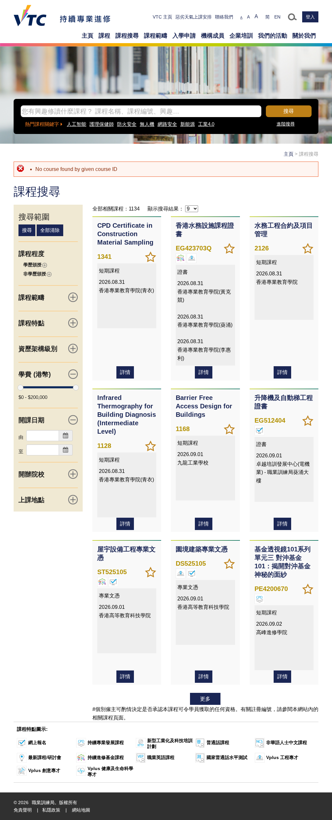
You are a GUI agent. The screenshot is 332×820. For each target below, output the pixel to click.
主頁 (87, 35)
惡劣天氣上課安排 (193, 16)
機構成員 (212, 35)
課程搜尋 (127, 35)
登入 (310, 16)
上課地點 (31, 499)
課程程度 (31, 253)
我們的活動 (272, 35)
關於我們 (304, 35)
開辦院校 (31, 474)
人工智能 (76, 124)
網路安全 (167, 124)
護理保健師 (101, 124)
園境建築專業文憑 (202, 549)
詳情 (125, 372)
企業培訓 (241, 35)
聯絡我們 (224, 16)
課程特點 (31, 323)
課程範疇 (155, 35)
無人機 (147, 124)
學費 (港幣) (34, 374)
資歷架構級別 (37, 348)
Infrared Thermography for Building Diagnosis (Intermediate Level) (126, 414)
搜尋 (288, 111)
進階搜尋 (286, 124)
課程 (104, 35)
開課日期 (31, 420)
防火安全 (126, 124)
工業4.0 (206, 124)
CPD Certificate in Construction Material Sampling (125, 234)
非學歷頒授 (34, 273)
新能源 (187, 124)
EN (277, 16)
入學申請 (184, 35)
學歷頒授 (32, 264)
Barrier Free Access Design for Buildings (204, 406)
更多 (205, 699)
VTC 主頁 (162, 16)
